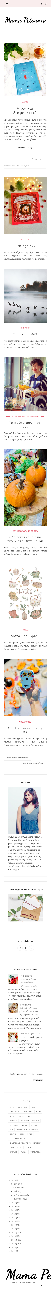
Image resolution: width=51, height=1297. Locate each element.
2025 (13, 1202)
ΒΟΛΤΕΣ (21, 1116)
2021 (13, 1217)
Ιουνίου (17, 1184)
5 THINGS (25, 240)
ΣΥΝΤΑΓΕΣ (13, 1152)
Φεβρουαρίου (19, 1195)
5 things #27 (25, 246)
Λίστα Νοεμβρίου (25, 636)
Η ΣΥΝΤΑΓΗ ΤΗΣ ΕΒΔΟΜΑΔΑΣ (27, 1130)
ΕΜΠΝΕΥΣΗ (25, 328)
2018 (13, 1228)
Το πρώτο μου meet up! (25, 424)
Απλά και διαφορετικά (25, 110)
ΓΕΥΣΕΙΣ (30, 1116)
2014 (13, 1243)
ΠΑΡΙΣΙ (19, 1147)
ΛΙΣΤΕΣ (29, 1134)
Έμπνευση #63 (25, 334)
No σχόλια (25, 165)
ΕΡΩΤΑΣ (24, 1125)
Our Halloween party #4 (25, 730)
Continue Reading (25, 147)
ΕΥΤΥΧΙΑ (34, 1125)
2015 (13, 1240)
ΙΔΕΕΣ (22, 1134)
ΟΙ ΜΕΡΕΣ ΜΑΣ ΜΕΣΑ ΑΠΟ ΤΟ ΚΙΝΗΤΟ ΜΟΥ (25, 1143)
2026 (13, 1180)
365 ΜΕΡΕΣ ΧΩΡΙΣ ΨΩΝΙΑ (18, 1107)
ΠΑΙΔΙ (12, 1147)
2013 (13, 1247)
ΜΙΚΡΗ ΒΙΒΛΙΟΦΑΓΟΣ (17, 1138)
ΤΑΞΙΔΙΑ (23, 1152)
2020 (13, 1221)
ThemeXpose (29, 1282)
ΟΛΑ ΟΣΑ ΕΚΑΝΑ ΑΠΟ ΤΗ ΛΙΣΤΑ (25, 531)
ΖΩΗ (11, 1130)
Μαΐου (16, 1191)
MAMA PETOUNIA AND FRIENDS (25, 417)
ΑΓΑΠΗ (38, 1112)
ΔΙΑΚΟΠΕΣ (13, 1121)
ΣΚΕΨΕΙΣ (29, 1147)
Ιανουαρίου (18, 1198)
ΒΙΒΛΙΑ (25, 102)
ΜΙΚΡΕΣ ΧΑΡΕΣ (25, 722)
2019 (13, 1225)
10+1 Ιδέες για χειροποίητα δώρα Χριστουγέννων (27, 979)
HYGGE (33, 1107)
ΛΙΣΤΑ (25, 630)
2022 (13, 1213)
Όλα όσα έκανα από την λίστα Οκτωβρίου (25, 539)
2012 (13, 1251)
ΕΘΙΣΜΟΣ (35, 1121)
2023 (13, 1210)
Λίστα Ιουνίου (19, 1187)
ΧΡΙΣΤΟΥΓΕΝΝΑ (35, 1152)
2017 (13, 1232)
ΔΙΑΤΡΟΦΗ (25, 1121)
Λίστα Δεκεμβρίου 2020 (29, 1033)
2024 (13, 1206)
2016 (13, 1236)
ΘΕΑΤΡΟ (13, 1134)
